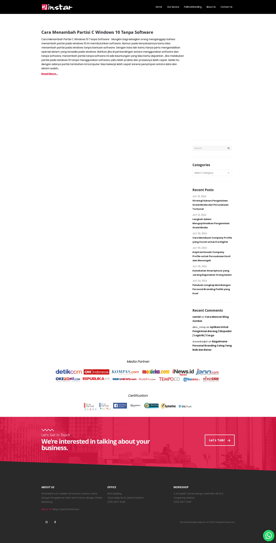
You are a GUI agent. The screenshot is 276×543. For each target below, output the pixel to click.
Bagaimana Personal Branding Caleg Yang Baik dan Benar (212, 345)
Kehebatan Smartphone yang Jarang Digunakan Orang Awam (212, 272)
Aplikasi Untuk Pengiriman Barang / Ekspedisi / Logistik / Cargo (211, 331)
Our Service (173, 6)
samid (196, 317)
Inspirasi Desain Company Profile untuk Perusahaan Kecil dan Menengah (211, 256)
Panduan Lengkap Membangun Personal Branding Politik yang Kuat (211, 289)
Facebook (55, 522)
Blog (55, 509)
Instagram (46, 522)
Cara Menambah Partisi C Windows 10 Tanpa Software (97, 32)
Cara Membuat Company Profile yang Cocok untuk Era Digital (212, 240)
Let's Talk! (217, 440)
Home (159, 6)
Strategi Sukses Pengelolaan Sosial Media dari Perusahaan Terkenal (210, 205)
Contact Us (226, 6)
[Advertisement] (212, 82)
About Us (211, 6)
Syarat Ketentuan (69, 509)
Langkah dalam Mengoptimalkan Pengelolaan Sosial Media (211, 223)
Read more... (49, 74)
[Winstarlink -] (57, 7)
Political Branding (192, 6)
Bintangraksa (42, 27)
